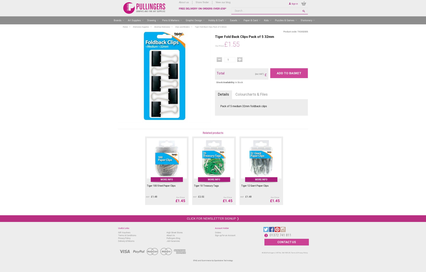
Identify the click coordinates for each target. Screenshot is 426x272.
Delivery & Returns (126, 241)
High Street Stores (175, 232)
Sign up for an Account (225, 235)
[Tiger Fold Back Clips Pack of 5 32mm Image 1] (164, 75)
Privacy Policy (124, 238)
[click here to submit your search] (304, 11)
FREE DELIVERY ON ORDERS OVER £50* (202, 8)
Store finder (202, 2)
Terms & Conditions (127, 235)
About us (184, 2)
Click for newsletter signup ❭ (213, 218)
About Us (171, 235)
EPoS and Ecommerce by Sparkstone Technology (213, 260)
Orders (218, 232)
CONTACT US (286, 242)
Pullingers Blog (173, 238)
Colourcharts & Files (251, 94)
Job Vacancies (173, 241)
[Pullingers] (144, 8)
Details (223, 94)
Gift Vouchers (124, 232)
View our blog (223, 2)
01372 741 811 (280, 235)
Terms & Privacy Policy (299, 253)
